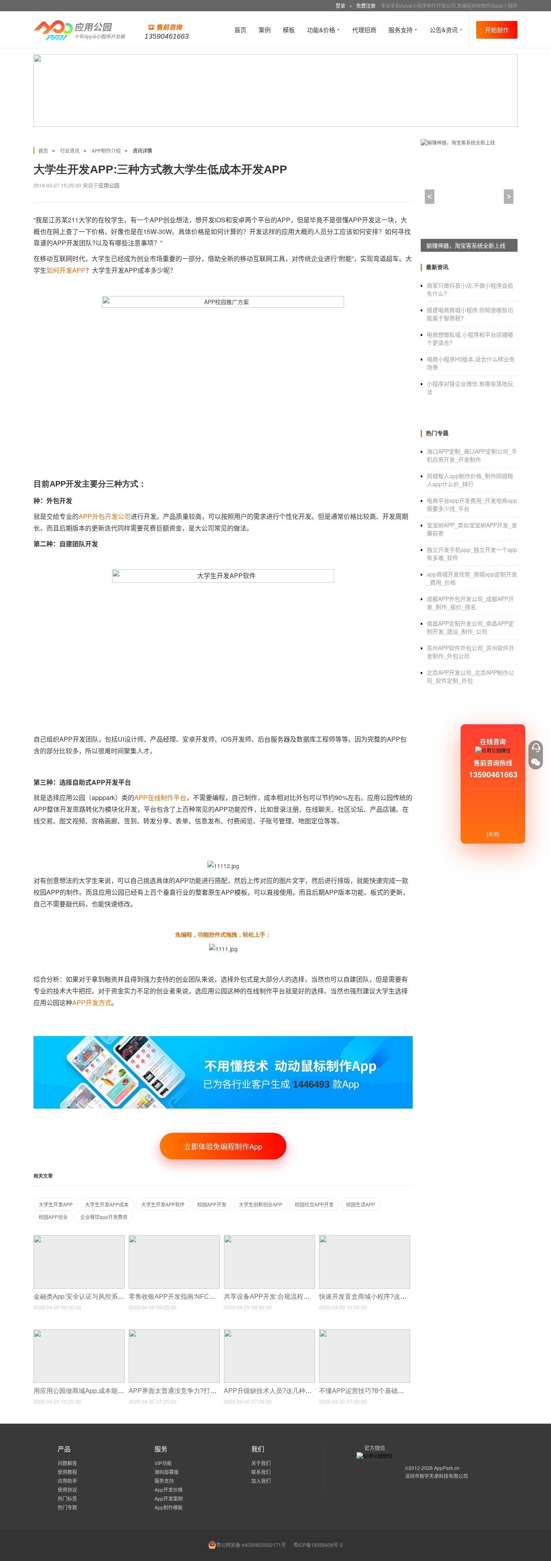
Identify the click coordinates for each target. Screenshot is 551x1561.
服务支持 (401, 29)
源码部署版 (166, 1471)
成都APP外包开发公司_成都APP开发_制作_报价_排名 (470, 603)
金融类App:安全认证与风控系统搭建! (86, 1296)
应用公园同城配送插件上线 (460, 245)
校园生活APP (360, 1204)
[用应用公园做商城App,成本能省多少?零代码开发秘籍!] (79, 1332)
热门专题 (67, 1507)
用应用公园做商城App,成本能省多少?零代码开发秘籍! (111, 1390)
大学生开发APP (56, 1204)
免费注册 (366, 5)
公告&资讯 (444, 29)
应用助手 (67, 1480)
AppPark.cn (446, 1467)
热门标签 (67, 1498)
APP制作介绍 (106, 150)
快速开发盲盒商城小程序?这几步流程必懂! (380, 1296)
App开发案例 (168, 1498)
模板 (289, 29)
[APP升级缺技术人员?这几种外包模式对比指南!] (269, 1332)
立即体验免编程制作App (223, 1146)
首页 (240, 29)
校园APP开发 (211, 1204)
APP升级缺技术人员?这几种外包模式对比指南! (292, 1390)
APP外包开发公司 (105, 516)
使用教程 (67, 1471)
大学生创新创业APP (260, 1204)
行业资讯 (69, 150)
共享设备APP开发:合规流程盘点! (271, 1296)
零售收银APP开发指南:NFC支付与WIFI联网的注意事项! (209, 1296)
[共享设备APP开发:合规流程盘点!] (269, 1238)
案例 (265, 29)
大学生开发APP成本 (107, 1204)
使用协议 (67, 1489)
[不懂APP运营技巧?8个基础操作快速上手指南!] (364, 1332)
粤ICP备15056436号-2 (318, 1544)
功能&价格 (322, 29)
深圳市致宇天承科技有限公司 (436, 1475)
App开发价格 (168, 1489)
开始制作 (497, 29)
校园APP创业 (53, 1216)
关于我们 (261, 1462)
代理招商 (364, 29)
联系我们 (261, 1471)
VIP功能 (163, 1462)
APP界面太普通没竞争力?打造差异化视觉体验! (197, 1390)
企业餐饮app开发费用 (103, 1216)
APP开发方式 (91, 1002)
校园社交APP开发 (314, 1204)
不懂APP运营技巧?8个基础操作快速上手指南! (386, 1390)
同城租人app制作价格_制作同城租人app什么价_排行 (470, 480)
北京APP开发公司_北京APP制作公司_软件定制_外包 (470, 676)
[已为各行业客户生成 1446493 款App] (223, 1039)
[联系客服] (535, 747)
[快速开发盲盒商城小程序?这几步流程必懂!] (364, 1238)
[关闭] (493, 834)
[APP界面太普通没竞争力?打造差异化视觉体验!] (174, 1332)
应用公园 (108, 185)
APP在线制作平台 (160, 797)
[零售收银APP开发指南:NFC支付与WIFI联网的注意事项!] (174, 1238)
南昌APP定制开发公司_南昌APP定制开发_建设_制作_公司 (470, 627)
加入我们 (261, 1480)
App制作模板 (168, 1507)
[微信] (535, 762)
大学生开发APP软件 (163, 1204)
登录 (340, 5)
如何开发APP (66, 270)
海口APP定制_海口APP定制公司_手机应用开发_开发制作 (472, 455)
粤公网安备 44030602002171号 (251, 1544)
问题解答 (67, 1462)
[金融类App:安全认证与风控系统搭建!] (79, 1238)
